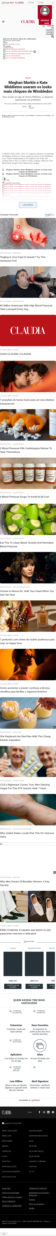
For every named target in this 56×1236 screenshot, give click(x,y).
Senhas (17, 55)
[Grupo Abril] (8, 3)
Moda (28, 78)
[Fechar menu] (19, 39)
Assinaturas (21, 49)
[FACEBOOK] (39, 1112)
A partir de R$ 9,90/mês (13, 987)
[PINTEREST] (52, 1112)
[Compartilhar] (8, 180)
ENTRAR (45, 20)
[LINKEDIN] (47, 1112)
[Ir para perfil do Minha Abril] (28, 44)
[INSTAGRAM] (43, 1112)
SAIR (46, 23)
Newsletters (21, 58)
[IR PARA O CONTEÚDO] (34, 1112)
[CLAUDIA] (28, 24)
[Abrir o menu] (3, 21)
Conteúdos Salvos (27, 51)
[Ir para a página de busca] (52, 36)
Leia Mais (28, 205)
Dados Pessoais (25, 53)
